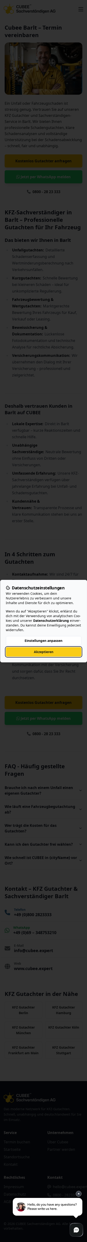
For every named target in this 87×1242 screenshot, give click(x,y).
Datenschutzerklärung (51, 620)
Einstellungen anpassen (43, 640)
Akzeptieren (43, 652)
